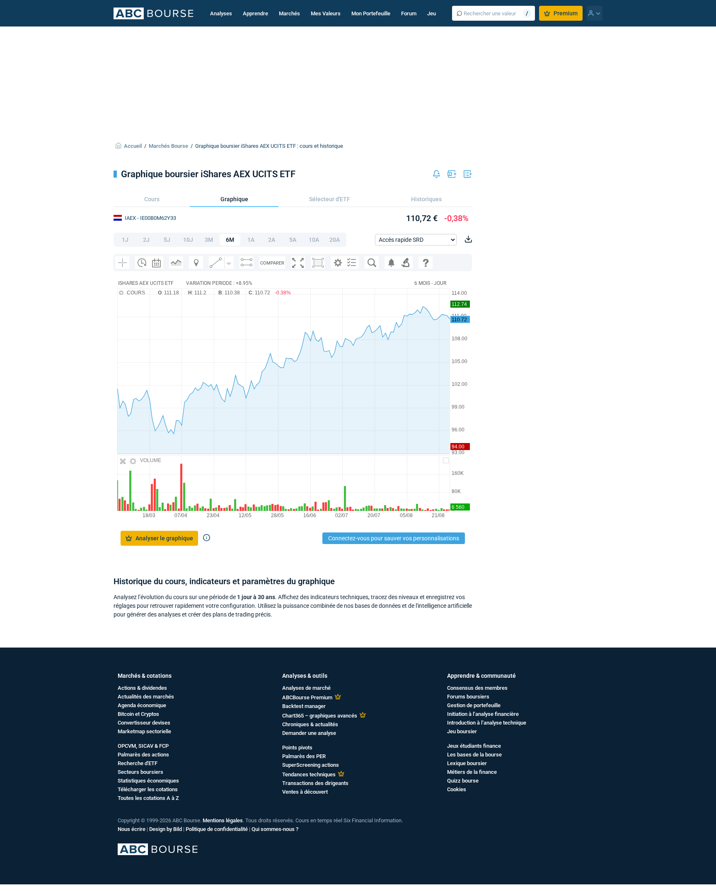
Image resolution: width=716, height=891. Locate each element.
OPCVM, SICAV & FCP (143, 746)
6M (230, 239)
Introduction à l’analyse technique (486, 723)
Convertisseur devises (144, 723)
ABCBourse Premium (307, 697)
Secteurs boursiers (140, 772)
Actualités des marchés (146, 697)
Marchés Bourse (168, 146)
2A (271, 239)
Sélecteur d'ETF (329, 199)
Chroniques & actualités (310, 724)
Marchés (289, 13)
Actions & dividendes (142, 688)
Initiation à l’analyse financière (483, 714)
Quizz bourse (463, 781)
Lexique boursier (467, 763)
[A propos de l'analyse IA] (206, 538)
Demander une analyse (309, 733)
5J (167, 239)
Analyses (221, 13)
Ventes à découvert (305, 792)
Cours (152, 199)
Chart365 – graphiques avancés (319, 716)
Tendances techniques (309, 774)
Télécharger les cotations (148, 789)
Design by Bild (165, 829)
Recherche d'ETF (137, 763)
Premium (566, 13)
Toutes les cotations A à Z (148, 798)
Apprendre (255, 13)
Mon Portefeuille (370, 13)
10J (188, 239)
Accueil (133, 146)
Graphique (234, 199)
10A (314, 239)
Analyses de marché (306, 688)
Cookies (456, 789)
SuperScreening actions (310, 765)
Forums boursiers (468, 697)
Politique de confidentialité (217, 829)
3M (209, 239)
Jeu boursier (462, 731)
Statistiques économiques (148, 781)
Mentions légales (223, 820)
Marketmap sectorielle (144, 731)
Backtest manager (304, 706)
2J (146, 239)
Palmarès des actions (143, 754)
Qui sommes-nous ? (275, 829)
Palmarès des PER (304, 756)
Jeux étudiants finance (474, 746)
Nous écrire (131, 829)
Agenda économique (142, 705)
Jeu (431, 13)
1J (125, 239)
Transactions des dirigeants (315, 783)
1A (250, 239)
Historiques (426, 199)
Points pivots (297, 747)
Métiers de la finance (472, 772)
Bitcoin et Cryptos (138, 714)
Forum (408, 13)
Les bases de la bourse (474, 754)
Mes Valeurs (326, 13)
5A (292, 239)
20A (334, 239)
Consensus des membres (477, 688)
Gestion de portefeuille (474, 705)
